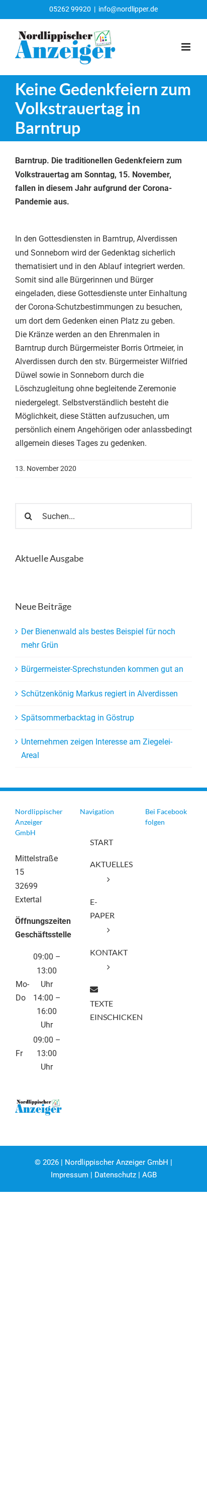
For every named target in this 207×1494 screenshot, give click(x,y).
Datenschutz (115, 1174)
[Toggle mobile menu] (186, 47)
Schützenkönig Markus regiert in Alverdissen (99, 693)
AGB (149, 1174)
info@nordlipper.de (128, 9)
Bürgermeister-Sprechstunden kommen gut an (102, 669)
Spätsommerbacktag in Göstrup (77, 717)
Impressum (69, 1174)
